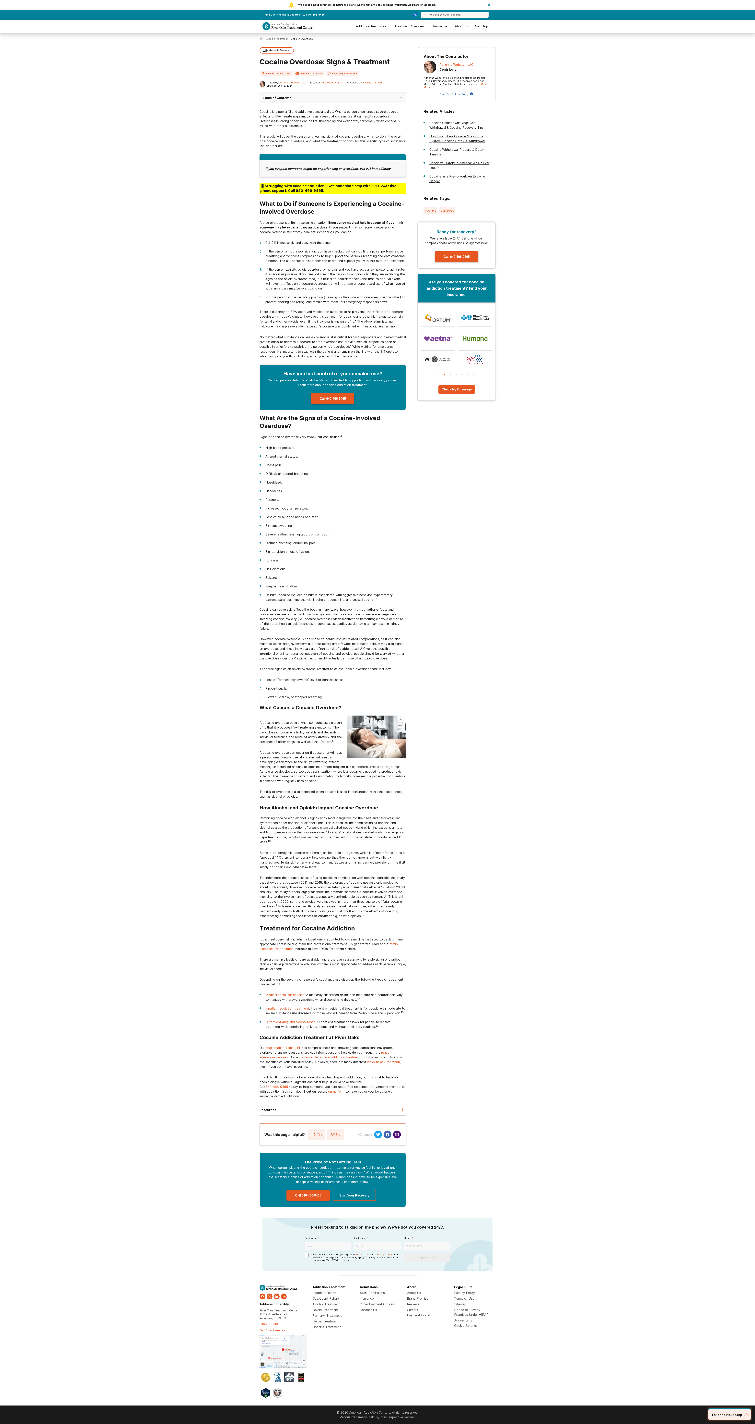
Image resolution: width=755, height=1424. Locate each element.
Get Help (481, 26)
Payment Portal (418, 1315)
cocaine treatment (276, 38)
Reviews (413, 1304)
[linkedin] (277, 1296)
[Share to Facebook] (387, 1134)
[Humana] (475, 338)
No (338, 1134)
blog (284, 1296)
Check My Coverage (457, 389)
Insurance (440, 26)
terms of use (362, 1254)
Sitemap (460, 1304)
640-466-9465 (315, 14)
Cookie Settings (466, 1326)
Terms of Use (464, 1298)
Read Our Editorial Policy (454, 94)
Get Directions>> (272, 1330)
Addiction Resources (371, 26)
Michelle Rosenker (332, 82)
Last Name (360, 1238)
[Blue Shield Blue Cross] (475, 317)
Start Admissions (372, 1293)
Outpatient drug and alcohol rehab (290, 1022)
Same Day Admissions (344, 73)
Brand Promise (417, 1298)
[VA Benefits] (438, 359)
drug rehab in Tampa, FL (283, 1048)
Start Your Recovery (354, 1195)
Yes (319, 1134)
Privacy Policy (464, 1293)
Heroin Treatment (326, 1321)
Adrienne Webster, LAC (293, 82)
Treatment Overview (409, 26)
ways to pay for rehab (383, 1062)
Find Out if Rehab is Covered (282, 14)
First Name (311, 1238)
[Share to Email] (397, 1134)
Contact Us (368, 1310)
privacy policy (384, 1254)
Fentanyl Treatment (327, 1316)
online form (336, 1091)
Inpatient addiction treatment (287, 1008)
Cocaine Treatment (327, 1327)
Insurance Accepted (311, 73)
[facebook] (262, 1296)
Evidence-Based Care (278, 73)
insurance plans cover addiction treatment (330, 1057)
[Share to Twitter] (378, 1134)
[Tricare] (475, 359)
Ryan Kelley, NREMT (374, 82)
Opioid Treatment (325, 1310)
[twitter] (270, 1296)
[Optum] (438, 317)
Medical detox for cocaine (284, 995)
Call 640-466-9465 (333, 398)
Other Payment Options (377, 1304)
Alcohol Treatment (326, 1304)
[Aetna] (438, 338)
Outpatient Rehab (326, 1298)
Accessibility (463, 1320)
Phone (407, 1238)
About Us (462, 26)
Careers (412, 1310)
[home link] (261, 39)
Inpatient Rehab (324, 1293)
